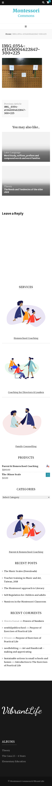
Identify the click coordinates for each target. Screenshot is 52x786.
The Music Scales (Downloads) (20, 571)
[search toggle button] (43, 2)
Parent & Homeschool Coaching (26, 552)
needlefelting (11, 648)
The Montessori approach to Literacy (24, 588)
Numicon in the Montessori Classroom (25, 601)
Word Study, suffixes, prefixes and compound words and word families (22, 157)
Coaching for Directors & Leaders (26, 392)
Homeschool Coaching (26, 338)
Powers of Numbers (33, 621)
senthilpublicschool (15, 627)
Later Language (12, 152)
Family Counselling (26, 446)
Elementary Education (14, 761)
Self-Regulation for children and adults (25, 595)
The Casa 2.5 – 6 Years (14, 756)
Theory (8, 186)
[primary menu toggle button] (26, 26)
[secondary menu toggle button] (3, 2)
